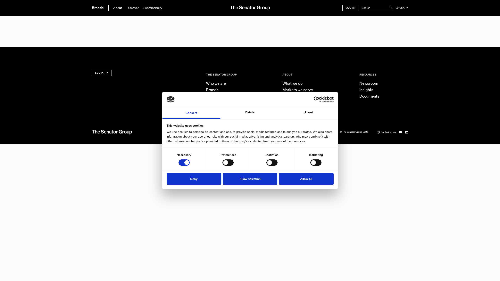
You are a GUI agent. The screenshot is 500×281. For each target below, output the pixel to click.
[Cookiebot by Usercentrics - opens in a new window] (316, 99)
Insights (366, 89)
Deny (193, 179)
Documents (369, 96)
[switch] (228, 162)
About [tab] (308, 112)
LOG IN (350, 8)
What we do (292, 83)
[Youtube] (400, 132)
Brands (212, 89)
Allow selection (250, 179)
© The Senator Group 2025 (354, 132)
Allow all (306, 179)
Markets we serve (297, 89)
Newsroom (368, 83)
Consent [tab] (191, 113)
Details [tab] (250, 112)
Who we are (216, 83)
